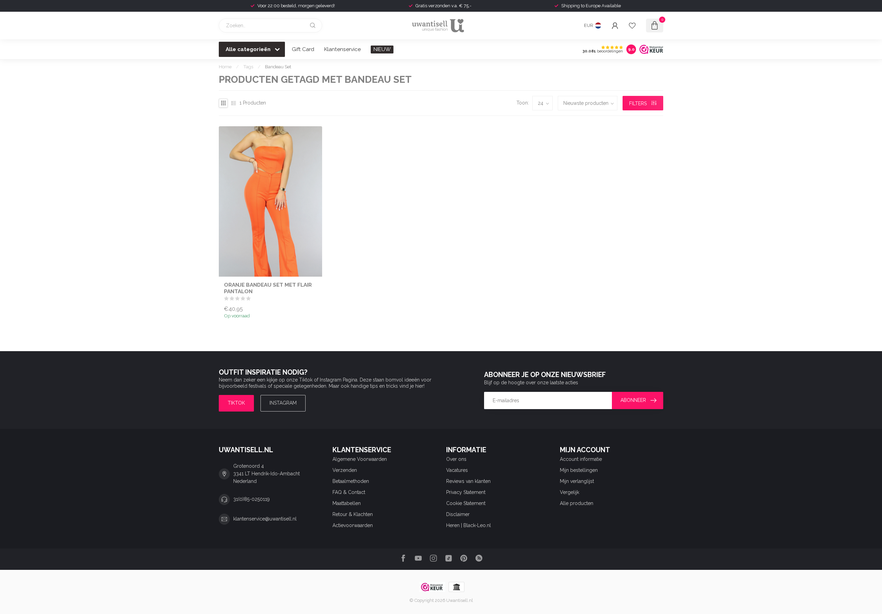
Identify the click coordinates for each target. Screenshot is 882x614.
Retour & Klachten (352, 514)
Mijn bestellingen (579, 470)
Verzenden (344, 470)
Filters (638, 103)
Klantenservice (342, 49)
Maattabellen (346, 503)
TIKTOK (236, 403)
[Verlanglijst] (632, 25)
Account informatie (581, 459)
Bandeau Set (278, 66)
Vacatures (457, 470)
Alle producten (576, 503)
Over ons (456, 459)
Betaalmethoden (350, 481)
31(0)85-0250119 (251, 499)
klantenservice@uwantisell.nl (265, 519)
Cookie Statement (465, 503)
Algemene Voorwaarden (359, 459)
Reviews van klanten (468, 481)
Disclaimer (458, 514)
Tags (248, 66)
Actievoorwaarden (352, 525)
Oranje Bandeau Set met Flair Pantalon (268, 288)
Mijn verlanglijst (577, 481)
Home (225, 66)
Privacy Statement (465, 492)
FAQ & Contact (348, 492)
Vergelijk (569, 492)
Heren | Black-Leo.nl (468, 525)
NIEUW (382, 49)
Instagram (283, 403)
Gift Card (303, 49)
